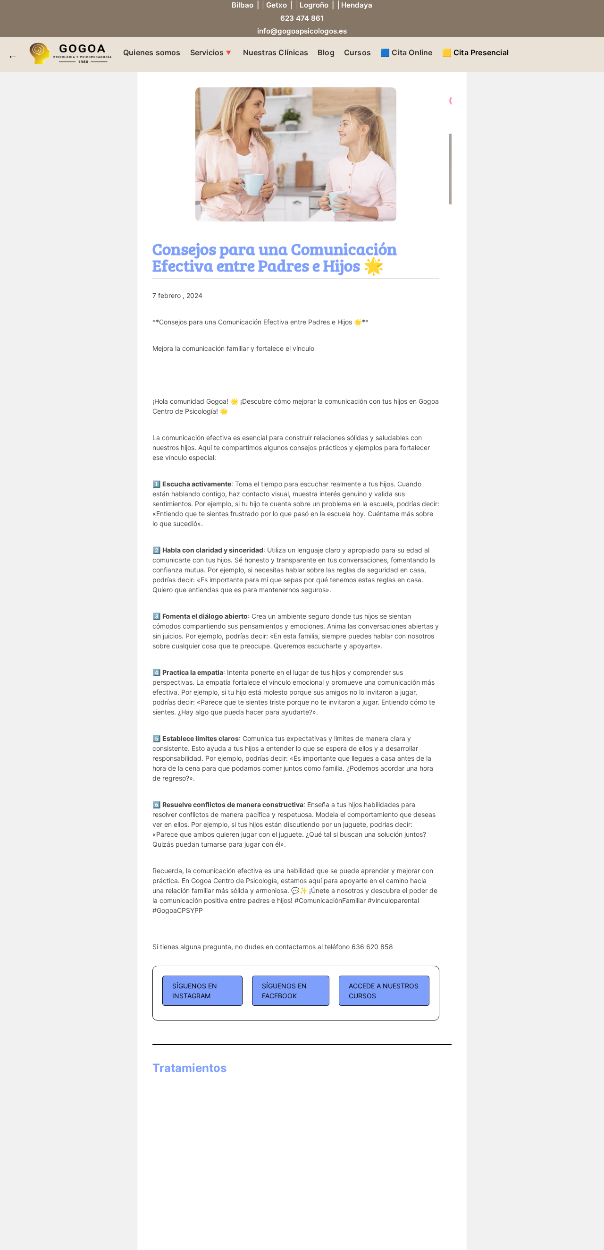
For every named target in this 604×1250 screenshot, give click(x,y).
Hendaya (356, 4)
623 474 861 (302, 18)
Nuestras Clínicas (275, 52)
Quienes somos (152, 52)
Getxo (276, 4)
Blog (326, 52)
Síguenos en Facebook (284, 991)
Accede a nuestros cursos (384, 991)
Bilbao (242, 4)
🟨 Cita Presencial (475, 52)
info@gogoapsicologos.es (302, 30)
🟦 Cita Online (406, 52)
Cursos (357, 52)
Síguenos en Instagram (194, 991)
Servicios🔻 (212, 52)
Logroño (314, 4)
